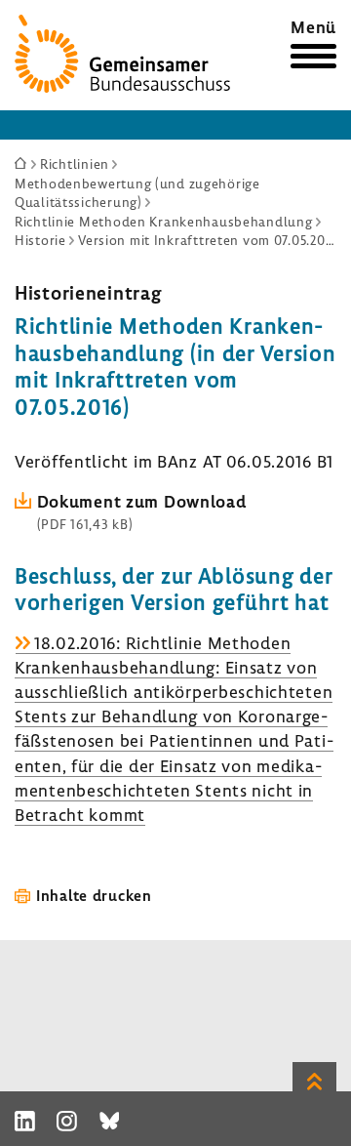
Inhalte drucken (94, 895)
